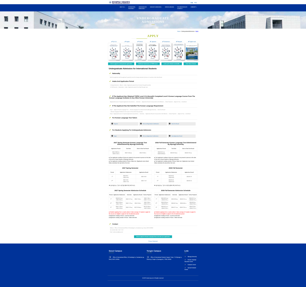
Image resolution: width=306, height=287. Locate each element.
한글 (192, 2)
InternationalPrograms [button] (131, 7)
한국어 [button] (115, 41)
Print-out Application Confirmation (150, 136)
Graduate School (192, 264)
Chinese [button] (141, 41)
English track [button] (192, 41)
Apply (115, 136)
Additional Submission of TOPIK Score (148, 63)
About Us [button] (122, 7)
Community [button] (193, 7)
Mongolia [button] (179, 41)
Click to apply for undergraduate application (121, 63)
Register (116, 124)
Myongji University (192, 256)
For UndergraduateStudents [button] (182, 7)
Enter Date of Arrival (190, 63)
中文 (195, 2)
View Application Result (176, 136)
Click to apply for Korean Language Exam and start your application (153, 236)
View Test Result (175, 124)
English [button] (128, 41)
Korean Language (169, 7)
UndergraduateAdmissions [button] (143, 7)
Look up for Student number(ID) (171, 63)
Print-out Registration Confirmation (150, 124)
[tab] (153, 73)
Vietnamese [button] (167, 41)
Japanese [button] (153, 41)
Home (178, 31)
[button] (114, 73)
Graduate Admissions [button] (155, 7)
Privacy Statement (153, 241)
